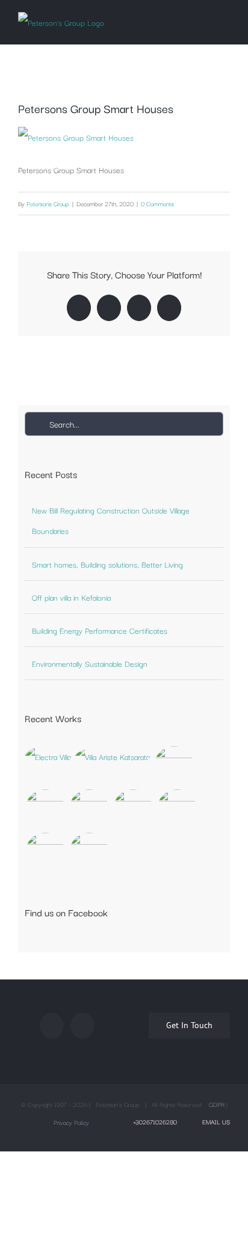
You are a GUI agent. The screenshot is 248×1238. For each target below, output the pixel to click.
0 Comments (157, 203)
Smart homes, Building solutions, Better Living (107, 564)
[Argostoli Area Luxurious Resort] (133, 809)
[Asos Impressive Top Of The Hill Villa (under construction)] (89, 852)
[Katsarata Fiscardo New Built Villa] (113, 756)
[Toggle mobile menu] (225, 20)
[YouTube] (82, 1026)
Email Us (214, 1122)
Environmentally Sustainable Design (89, 663)
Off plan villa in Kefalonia (71, 597)
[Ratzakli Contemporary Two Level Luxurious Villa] (45, 852)
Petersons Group (47, 203)
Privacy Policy (71, 1122)
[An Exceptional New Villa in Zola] (48, 756)
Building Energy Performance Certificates (99, 630)
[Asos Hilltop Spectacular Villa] (174, 766)
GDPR (217, 1104)
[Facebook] (52, 1026)
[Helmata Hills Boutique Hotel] (177, 809)
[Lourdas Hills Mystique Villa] (89, 809)
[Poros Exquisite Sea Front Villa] (45, 809)
